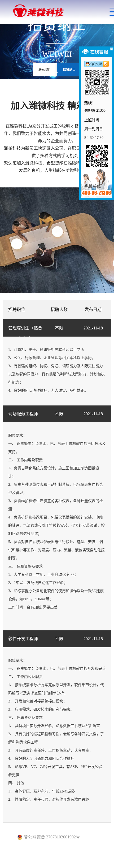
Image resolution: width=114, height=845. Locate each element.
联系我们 (44, 70)
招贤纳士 (69, 70)
